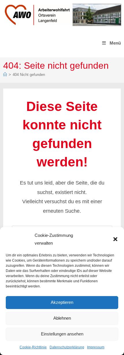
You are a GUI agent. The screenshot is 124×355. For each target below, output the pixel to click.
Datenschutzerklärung (67, 347)
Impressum (95, 347)
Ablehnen (62, 318)
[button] (115, 239)
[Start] (5, 74)
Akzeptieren (62, 302)
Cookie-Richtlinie (33, 347)
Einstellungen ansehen (62, 333)
